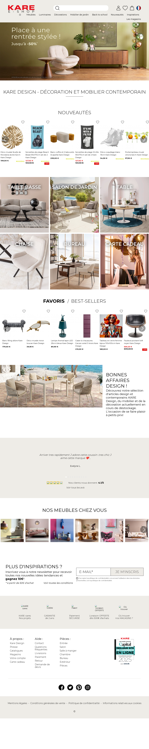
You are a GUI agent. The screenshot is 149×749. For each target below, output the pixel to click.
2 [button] (67, 476)
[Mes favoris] (125, 8)
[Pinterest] (79, 687)
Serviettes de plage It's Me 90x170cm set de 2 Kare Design (87, 155)
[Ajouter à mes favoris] (22, 122)
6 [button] (76, 476)
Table (125, 187)
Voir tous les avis (75, 487)
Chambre (65, 654)
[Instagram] (88, 687)
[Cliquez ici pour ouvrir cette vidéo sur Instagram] (1, 545)
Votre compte (18, 658)
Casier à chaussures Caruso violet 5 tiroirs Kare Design (86, 343)
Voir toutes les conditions (58, 583)
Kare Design (17, 643)
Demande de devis (42, 665)
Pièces (63, 665)
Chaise (24, 244)
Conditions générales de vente (48, 703)
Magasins (15, 654)
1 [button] (65, 476)
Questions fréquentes (41, 648)
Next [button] (143, 139)
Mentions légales (18, 703)
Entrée (64, 643)
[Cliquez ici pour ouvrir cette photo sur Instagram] (26, 545)
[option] (74, 49)
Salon (63, 647)
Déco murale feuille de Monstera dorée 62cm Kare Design (11, 155)
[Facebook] (61, 687)
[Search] (57, 8)
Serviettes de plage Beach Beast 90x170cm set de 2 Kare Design (37, 155)
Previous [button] (5, 139)
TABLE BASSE (24, 187)
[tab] (56, 301)
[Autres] (22, 15)
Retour (39, 660)
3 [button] (69, 476)
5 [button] (74, 476)
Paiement (40, 657)
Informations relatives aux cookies (122, 703)
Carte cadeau (124, 244)
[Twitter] (70, 687)
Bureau (74, 244)
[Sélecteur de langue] (138, 8)
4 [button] (72, 476)
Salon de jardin (74, 187)
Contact (39, 643)
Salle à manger (68, 650)
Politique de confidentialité (84, 703)
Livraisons (40, 653)
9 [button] (82, 476)
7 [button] (78, 476)
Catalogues (16, 650)
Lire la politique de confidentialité (99, 580)
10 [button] (85, 476)
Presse (14, 647)
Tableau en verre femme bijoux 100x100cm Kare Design (111, 343)
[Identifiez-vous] (118, 8)
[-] (74, 49)
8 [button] (80, 476)
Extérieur (65, 661)
